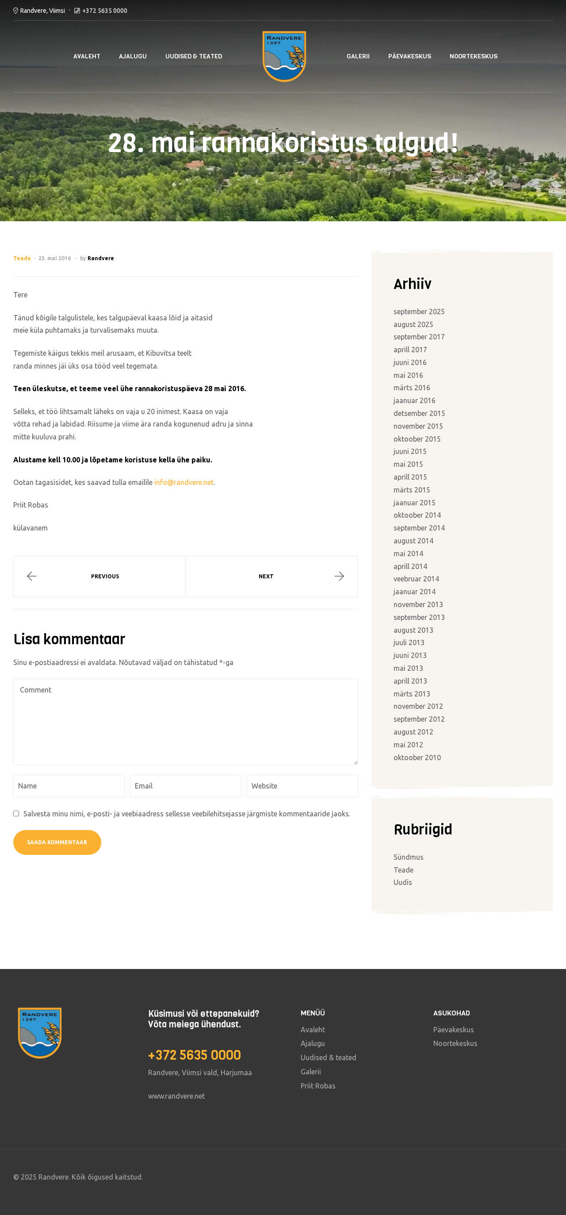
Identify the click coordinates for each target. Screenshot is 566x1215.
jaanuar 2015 (415, 503)
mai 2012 (408, 745)
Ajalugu (133, 56)
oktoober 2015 (417, 439)
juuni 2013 (410, 655)
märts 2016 (412, 388)
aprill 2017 (410, 350)
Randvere (101, 258)
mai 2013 (408, 668)
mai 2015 (408, 464)
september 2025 (419, 311)
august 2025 (413, 324)
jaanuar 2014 (415, 592)
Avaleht (86, 56)
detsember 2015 (419, 413)
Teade (22, 258)
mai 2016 (408, 375)
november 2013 (418, 604)
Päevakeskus (409, 56)
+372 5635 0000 (104, 10)
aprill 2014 (410, 566)
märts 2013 (412, 694)
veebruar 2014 (416, 579)
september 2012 (419, 719)
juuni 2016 (410, 362)
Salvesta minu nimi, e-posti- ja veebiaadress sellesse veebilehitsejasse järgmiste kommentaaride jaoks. (186, 814)
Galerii (358, 56)
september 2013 (419, 617)
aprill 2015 (410, 477)
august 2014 (413, 541)
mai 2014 (408, 554)
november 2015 (418, 426)
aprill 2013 (410, 681)
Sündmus (409, 857)
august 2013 (413, 630)
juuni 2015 (410, 451)
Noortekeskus (473, 56)
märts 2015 (412, 490)
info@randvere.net (184, 482)
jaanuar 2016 (415, 400)
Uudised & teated (193, 56)
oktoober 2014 (417, 515)
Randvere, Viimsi (42, 10)
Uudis (403, 882)
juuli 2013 (409, 642)
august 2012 (413, 732)
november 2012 (418, 706)
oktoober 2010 (417, 757)
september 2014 (419, 528)
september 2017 (419, 337)
